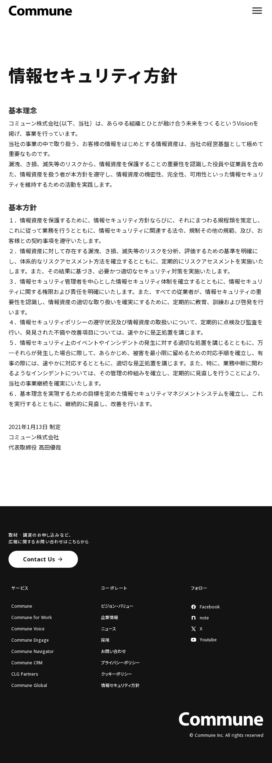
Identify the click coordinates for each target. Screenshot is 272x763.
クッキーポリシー (116, 674)
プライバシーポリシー (120, 663)
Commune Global (29, 685)
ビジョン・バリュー (117, 606)
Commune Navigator (32, 651)
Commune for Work (31, 617)
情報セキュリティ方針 (120, 685)
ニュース (108, 629)
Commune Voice (28, 629)
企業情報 (109, 617)
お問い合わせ (113, 651)
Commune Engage (30, 640)
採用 (105, 640)
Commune (21, 606)
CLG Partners (24, 674)
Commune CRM (26, 663)
